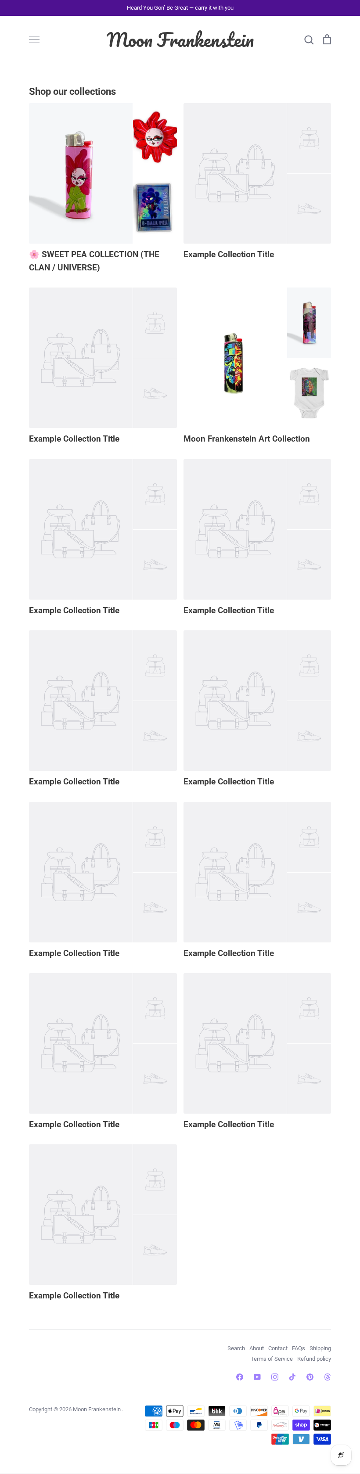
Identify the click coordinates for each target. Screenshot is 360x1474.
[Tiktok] (292, 1377)
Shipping (320, 1348)
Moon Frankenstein (180, 39)
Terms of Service (272, 1358)
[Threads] (327, 1377)
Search (236, 1348)
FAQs (298, 1348)
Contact (278, 1348)
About (256, 1348)
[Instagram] (275, 1377)
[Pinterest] (310, 1377)
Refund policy (314, 1358)
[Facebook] (239, 1377)
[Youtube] (257, 1377)
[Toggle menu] (34, 39)
